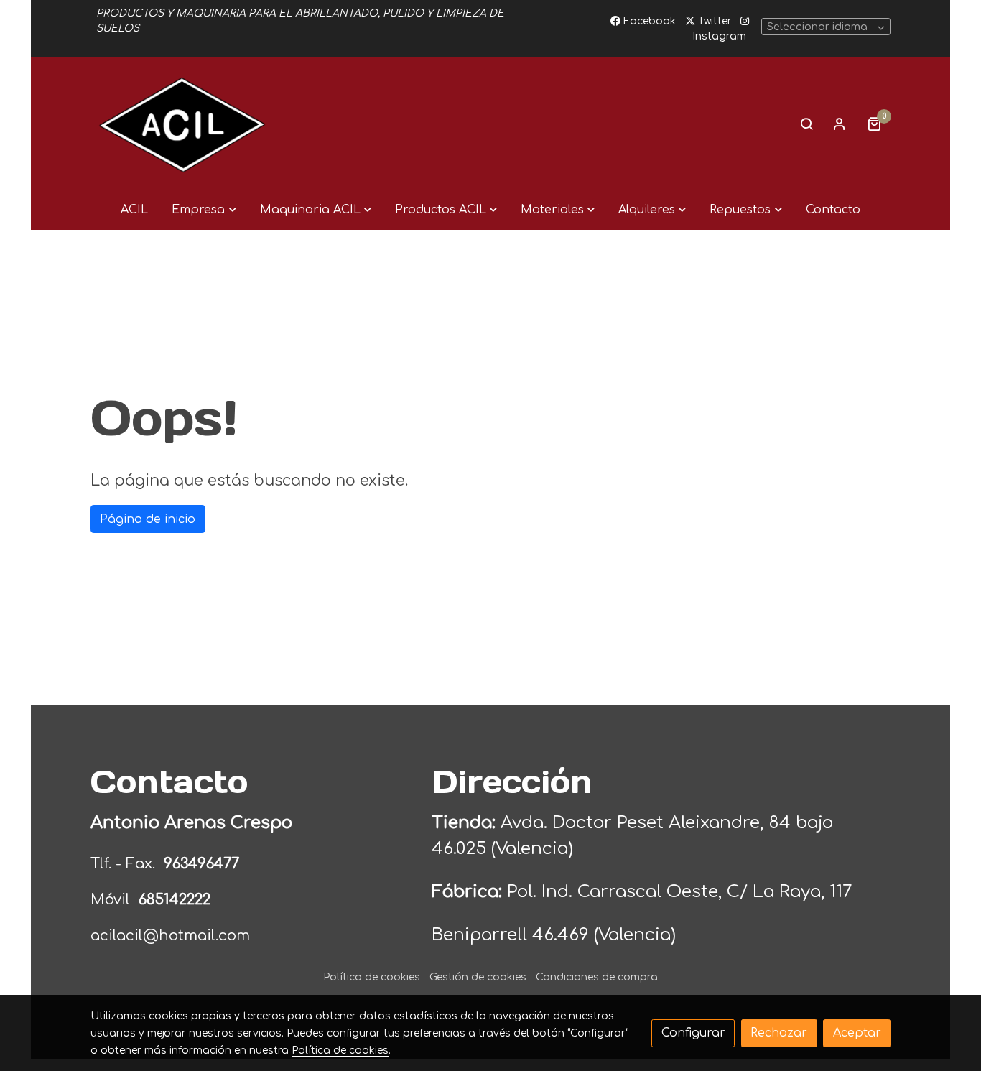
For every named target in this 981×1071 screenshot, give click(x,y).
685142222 (174, 899)
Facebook (648, 21)
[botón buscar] (806, 123)
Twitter (713, 21)
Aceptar (857, 1032)
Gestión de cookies (477, 977)
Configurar (693, 1032)
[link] (182, 123)
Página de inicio (147, 519)
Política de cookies (371, 977)
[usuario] (839, 123)
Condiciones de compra (597, 977)
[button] (203, 210)
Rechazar (778, 1032)
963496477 (203, 864)
